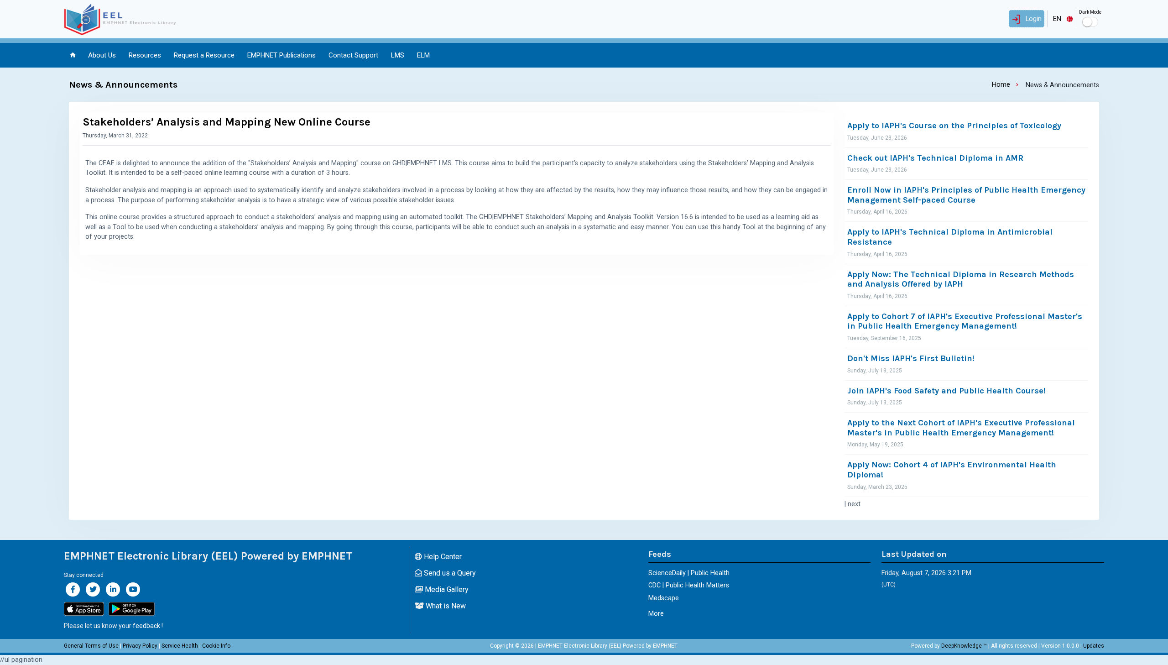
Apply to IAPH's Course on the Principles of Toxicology (954, 126)
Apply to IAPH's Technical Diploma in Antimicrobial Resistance (950, 237)
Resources (145, 55)
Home (1001, 85)
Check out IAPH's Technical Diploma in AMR (935, 158)
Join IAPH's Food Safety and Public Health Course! (946, 391)
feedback (146, 625)
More (656, 614)
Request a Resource (204, 55)
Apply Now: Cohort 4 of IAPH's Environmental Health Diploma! (951, 470)
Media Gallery (446, 589)
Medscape (663, 598)
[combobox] (1061, 18)
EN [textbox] (1057, 19)
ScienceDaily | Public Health (689, 573)
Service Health (180, 646)
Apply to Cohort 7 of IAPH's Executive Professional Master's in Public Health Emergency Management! (964, 321)
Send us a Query (449, 573)
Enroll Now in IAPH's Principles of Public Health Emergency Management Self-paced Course (966, 195)
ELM (423, 55)
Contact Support (353, 55)
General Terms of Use (91, 646)
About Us (102, 55)
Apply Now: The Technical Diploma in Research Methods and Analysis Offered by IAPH (960, 279)
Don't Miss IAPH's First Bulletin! (911, 358)
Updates (1093, 646)
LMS (397, 55)
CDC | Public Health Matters (688, 585)
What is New (445, 606)
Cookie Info (216, 646)
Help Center (442, 556)
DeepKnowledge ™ (964, 646)
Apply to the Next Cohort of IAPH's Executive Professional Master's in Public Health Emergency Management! (961, 428)
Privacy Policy (140, 646)
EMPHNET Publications (281, 55)
